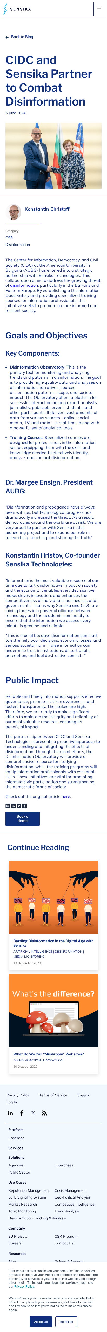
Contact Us (64, 1243)
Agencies (16, 1165)
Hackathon (53, 1060)
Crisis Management (71, 1190)
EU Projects (18, 1236)
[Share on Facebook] (24, 806)
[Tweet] (19, 806)
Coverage (16, 1137)
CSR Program (66, 1236)
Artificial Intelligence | (34, 952)
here (66, 796)
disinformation (24, 285)
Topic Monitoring (22, 1211)
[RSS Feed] (44, 1113)
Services (15, 1148)
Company (16, 1228)
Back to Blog (22, 36)
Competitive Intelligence (75, 1204)
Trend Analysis (67, 1211)
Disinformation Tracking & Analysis (37, 1218)
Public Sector (19, 1172)
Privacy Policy (17, 1095)
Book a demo (23, 818)
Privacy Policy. (24, 1286)
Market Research (22, 1204)
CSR (9, 237)
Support (84, 1095)
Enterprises (64, 1165)
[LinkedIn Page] (10, 1113)
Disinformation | (69, 952)
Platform (16, 1129)
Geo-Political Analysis (72, 1197)
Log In (11, 1102)
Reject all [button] (66, 1321)
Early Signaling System (27, 1197)
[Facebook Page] (22, 1113)
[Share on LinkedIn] (13, 806)
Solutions (16, 1157)
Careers (15, 1243)
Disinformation (17, 244)
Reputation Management (29, 1190)
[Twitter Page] (33, 1113)
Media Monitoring (29, 956)
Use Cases (17, 1182)
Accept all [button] (41, 1321)
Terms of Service (53, 1095)
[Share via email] (7, 806)
